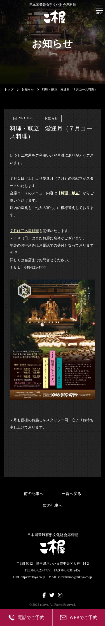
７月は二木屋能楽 (24, 231)
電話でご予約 (31, 617)
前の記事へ (33, 494)
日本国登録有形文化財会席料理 (52, 5)
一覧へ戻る (71, 494)
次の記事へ (52, 505)
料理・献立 (70, 193)
